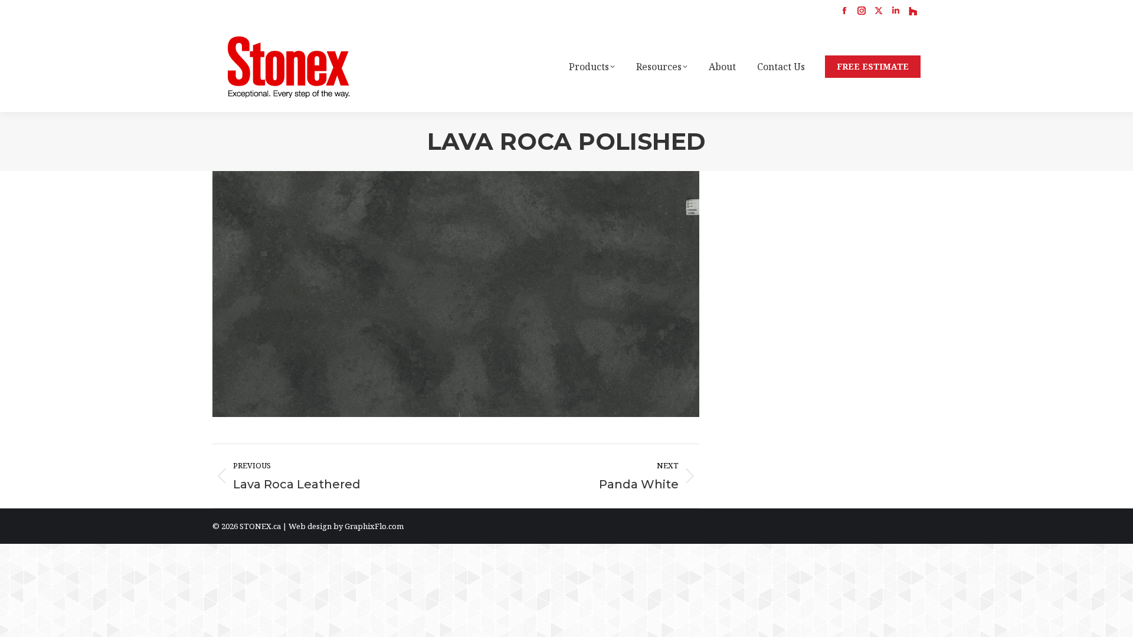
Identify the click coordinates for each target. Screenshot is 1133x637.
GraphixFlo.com (374, 526)
